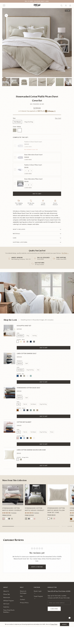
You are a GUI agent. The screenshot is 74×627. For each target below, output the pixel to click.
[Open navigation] (4, 5)
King (28, 335)
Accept (64, 624)
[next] (4, 79)
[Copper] (71, 519)
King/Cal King (29, 122)
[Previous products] (64, 526)
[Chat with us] (69, 618)
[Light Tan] (12, 518)
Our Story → (65, 253)
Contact (22, 599)
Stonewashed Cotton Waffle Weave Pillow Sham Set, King (56, 510)
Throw (51, 432)
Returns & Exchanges (23, 592)
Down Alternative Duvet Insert (33, 154)
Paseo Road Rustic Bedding (9, 611)
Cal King (34, 335)
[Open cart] (70, 5)
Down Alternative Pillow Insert (33, 179)
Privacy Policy (24, 602)
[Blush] (3, 518)
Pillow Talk (6, 594)
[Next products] (69, 526)
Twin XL (25, 404)
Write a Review (37, 567)
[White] (6, 518)
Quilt (26, 363)
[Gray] (9, 518)
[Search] (62, 5)
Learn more (28, 146)
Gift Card (6, 604)
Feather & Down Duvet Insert (33, 141)
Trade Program (38, 596)
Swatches (6, 607)
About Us (6, 591)
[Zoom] (6, 15)
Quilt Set (20, 363)
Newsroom (6, 597)
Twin (38, 369)
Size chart (58, 118)
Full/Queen (17, 122)
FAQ (21, 596)
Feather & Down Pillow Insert (33, 165)
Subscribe (54, 608)
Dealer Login (38, 591)
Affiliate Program (8, 600)
